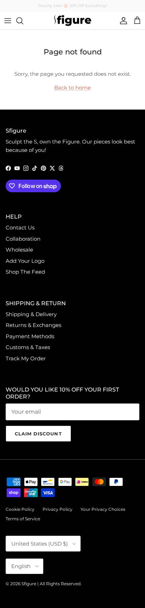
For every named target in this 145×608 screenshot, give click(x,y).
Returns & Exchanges (33, 325)
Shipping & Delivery (31, 314)
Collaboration (23, 238)
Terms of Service (23, 518)
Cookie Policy (20, 509)
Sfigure (28, 583)
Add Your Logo (25, 261)
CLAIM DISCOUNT (38, 433)
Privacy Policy (57, 509)
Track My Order (26, 358)
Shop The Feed (25, 271)
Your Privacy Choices (103, 509)
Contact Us (20, 227)
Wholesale (19, 249)
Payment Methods (30, 336)
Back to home (72, 87)
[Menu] (7, 20)
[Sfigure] (72, 20)
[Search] (23, 20)
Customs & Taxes (28, 347)
